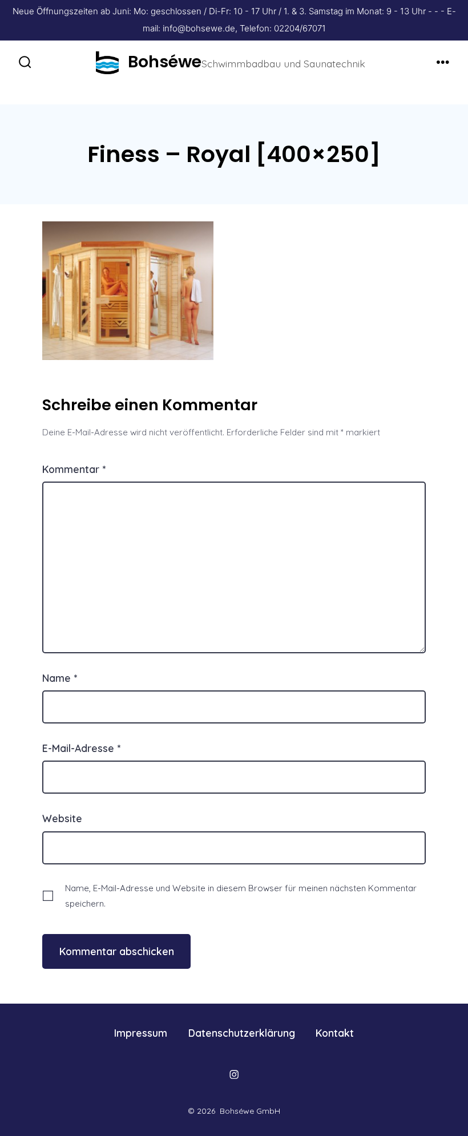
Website (62, 818)
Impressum (140, 1032)
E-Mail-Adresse (81, 748)
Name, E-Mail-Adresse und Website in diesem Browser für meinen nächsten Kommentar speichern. (241, 896)
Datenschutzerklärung (241, 1032)
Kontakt (335, 1032)
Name (59, 678)
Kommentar (74, 469)
